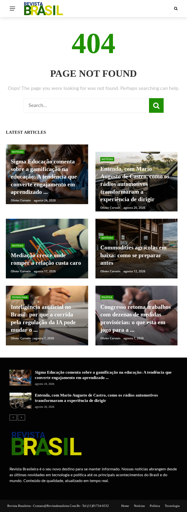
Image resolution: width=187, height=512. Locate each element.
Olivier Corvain (21, 200)
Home (125, 506)
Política (107, 297)
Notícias (17, 151)
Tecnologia (20, 297)
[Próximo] (21, 417)
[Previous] (13, 417)
